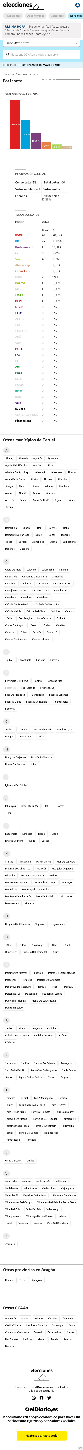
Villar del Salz (33, 1209)
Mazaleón (41, 868)
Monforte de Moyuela (17, 882)
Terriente (10, 1098)
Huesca (9, 1280)
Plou (55, 986)
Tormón (62, 1098)
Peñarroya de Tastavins (18, 986)
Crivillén (60, 625)
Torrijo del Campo (29, 1132)
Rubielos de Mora (43, 1035)
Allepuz (23, 486)
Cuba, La (9, 632)
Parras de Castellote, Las (61, 972)
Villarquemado (13, 1216)
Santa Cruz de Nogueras (43, 1070)
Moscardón (67, 896)
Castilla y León (13, 1325)
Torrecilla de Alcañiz (16, 1118)
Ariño (72, 500)
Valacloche (11, 1181)
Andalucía (10, 1318)
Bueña (53, 541)
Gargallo (23, 729)
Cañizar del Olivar (36, 611)
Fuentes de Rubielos (37, 701)
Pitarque (41, 986)
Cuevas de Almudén (16, 639)
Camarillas (57, 576)
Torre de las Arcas (15, 1111)
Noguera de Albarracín (17, 924)
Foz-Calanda (28, 687)
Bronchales (38, 541)
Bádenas (10, 548)
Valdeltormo (30, 1188)
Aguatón (37, 458)
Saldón (25, 1063)
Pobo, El (68, 986)
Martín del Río (44, 861)
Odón (23, 945)
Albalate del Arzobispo (17, 472)
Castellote (10, 597)
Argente (58, 500)
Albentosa (56, 472)
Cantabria (68, 1318)
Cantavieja (42, 583)
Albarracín (40, 472)
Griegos (9, 736)
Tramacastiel (51, 1132)
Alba (50, 465)
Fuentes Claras (13, 701)
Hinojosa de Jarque (15, 757)
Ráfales (63, 1035)
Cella (9, 618)
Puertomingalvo (14, 1007)
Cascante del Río (62, 583)
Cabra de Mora (13, 569)
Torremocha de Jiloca (17, 1125)
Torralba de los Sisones (32, 1105)
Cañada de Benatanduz (18, 604)
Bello (66, 527)
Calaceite (31, 569)
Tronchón (30, 1139)
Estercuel (55, 660)
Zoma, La (10, 1244)
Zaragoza (37, 1280)
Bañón (26, 527)
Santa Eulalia (69, 1070)
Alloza (35, 486)
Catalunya (57, 1325)
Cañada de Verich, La (47, 604)
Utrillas (30, 1160)
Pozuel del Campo (52, 993)
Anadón (37, 493)
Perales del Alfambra (48, 979)
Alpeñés (23, 493)
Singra (64, 1077)
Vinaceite (24, 1223)
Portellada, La (12, 993)
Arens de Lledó (41, 500)
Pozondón (31, 993)
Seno (51, 1077)
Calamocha (48, 569)
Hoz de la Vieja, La (41, 757)
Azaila (9, 507)
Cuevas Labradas (41, 639)
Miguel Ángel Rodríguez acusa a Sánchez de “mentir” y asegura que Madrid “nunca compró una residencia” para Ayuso (37, 30)
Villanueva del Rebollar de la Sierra (56, 1202)
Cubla (24, 632)
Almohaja (63, 486)
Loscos (45, 840)
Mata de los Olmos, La (17, 868)
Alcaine (72, 472)
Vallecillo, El (11, 1195)
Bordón (23, 541)
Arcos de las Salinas (16, 500)
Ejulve (9, 660)
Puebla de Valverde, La (43, 1000)
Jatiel (47, 806)
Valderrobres (49, 1188)
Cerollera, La (25, 618)
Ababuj (9, 458)
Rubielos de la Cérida (17, 1035)
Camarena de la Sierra (34, 576)
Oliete (68, 945)
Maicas (9, 861)
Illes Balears (11, 1339)
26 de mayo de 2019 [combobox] (18, 43)
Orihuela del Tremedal (35, 952)
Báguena (25, 548)
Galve (9, 729)
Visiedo (38, 1223)
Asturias (38, 1318)
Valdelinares (11, 1188)
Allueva (49, 486)
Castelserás (43, 597)
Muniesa (29, 903)
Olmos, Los (11, 952)
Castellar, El (60, 590)
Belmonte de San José (17, 534)
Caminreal (25, 583)
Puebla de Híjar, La (15, 1000)
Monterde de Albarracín (18, 896)
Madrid (41, 1339)
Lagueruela (11, 833)
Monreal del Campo (45, 882)
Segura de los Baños (30, 1077)
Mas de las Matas (67, 861)
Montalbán (11, 889)
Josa (9, 813)
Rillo (9, 1028)
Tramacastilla (12, 1139)
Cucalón (37, 632)
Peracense (11, 979)
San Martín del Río (15, 1070)
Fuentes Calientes (58, 694)
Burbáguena (69, 541)
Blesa (9, 541)
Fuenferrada (37, 694)
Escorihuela (25, 660)
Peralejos (27, 979)
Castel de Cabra (40, 590)
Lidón (55, 833)
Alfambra (63, 479)
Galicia (70, 1332)
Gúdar (41, 736)
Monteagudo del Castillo (35, 889)
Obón (9, 945)
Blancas (65, 534)
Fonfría (38, 680)
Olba (54, 945)
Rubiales (51, 1028)
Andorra (50, 493)
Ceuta (72, 1325)
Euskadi (38, 1332)
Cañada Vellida (13, 611)
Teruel (24, 1098)
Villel (9, 1223)
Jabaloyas (10, 806)
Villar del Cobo (13, 1209)
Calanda (63, 569)
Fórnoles (10, 708)
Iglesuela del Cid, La (16, 785)
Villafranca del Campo (64, 1195)
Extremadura (54, 1332)
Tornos (9, 1105)
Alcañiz (34, 479)
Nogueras (40, 924)
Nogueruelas (58, 924)
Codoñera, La (44, 618)
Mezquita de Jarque (62, 868)
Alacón (37, 465)
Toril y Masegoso (43, 1098)
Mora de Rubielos (46, 896)
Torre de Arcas (58, 1105)
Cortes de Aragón (14, 625)
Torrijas (9, 1132)
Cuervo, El (52, 632)
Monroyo (67, 882)
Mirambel (10, 875)
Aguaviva (53, 458)
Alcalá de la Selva (15, 479)
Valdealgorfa (43, 1181)
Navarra (9, 1346)
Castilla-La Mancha (36, 1325)
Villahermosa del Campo (18, 1202)
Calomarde (11, 576)
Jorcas (61, 806)
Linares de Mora (14, 840)
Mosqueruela (12, 903)
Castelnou (26, 597)
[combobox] (44, 54)
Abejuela (23, 458)
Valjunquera (67, 1188)
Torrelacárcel (69, 1118)
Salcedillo (10, 1063)
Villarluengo (53, 1209)
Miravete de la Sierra (32, 875)
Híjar (33, 764)
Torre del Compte (40, 1111)
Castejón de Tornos (16, 590)
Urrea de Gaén (13, 1160)
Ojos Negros (38, 945)
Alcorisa (48, 479)
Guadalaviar (25, 736)
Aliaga (9, 486)
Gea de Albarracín (42, 729)
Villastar (63, 1216)
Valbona (26, 1181)
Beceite (53, 527)
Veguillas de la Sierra (35, 1195)
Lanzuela (27, 833)
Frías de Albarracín (15, 694)
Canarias (53, 1318)
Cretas (47, 625)
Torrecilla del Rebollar (45, 1118)
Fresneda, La (47, 687)
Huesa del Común (15, 764)
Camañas (10, 583)
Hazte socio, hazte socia (42, 1435)
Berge (39, 534)
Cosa (33, 625)
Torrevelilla (67, 1125)
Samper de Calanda (44, 1063)
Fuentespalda (61, 701)
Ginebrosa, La (64, 729)
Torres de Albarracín (45, 1125)
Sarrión (9, 1077)
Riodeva (23, 1028)
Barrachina (11, 527)
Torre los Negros (64, 1111)
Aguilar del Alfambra (16, 465)
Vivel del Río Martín (58, 1223)
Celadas (69, 611)
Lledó (32, 840)
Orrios (56, 952)
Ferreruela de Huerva (16, 680)
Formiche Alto (54, 680)
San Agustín (67, 1063)
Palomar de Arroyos (16, 972)
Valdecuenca (62, 1181)
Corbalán (61, 618)
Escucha (40, 660)
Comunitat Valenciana (17, 1332)
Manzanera (25, 861)
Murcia (68, 1339)
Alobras (9, 493)
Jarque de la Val (29, 806)
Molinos (53, 875)
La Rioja (27, 1339)
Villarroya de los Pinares (39, 1216)
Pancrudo (38, 972)
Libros (41, 833)
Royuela (37, 1028)
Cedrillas (55, 611)
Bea (39, 527)
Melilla (54, 1339)
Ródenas (10, 1042)
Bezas (52, 534)
